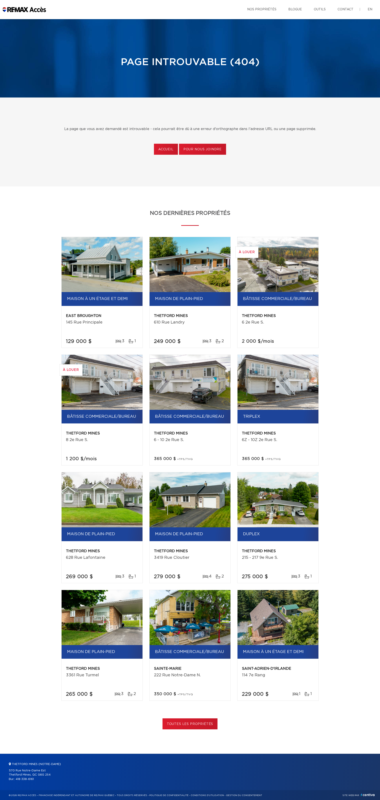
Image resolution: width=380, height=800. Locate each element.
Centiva (368, 794)
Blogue (295, 9)
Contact (345, 9)
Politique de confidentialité (168, 795)
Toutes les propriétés (190, 724)
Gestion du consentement (244, 795)
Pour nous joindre (202, 149)
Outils (320, 9)
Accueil (166, 149)
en (370, 9)
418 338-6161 (25, 779)
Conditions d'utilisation (207, 795)
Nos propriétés (261, 9)
